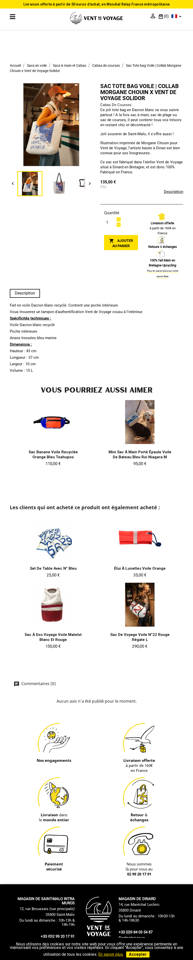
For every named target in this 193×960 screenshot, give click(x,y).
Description (173, 191)
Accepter (138, 954)
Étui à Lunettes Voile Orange (140, 568)
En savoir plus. (111, 954)
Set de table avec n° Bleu (53, 568)
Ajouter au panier (121, 243)
